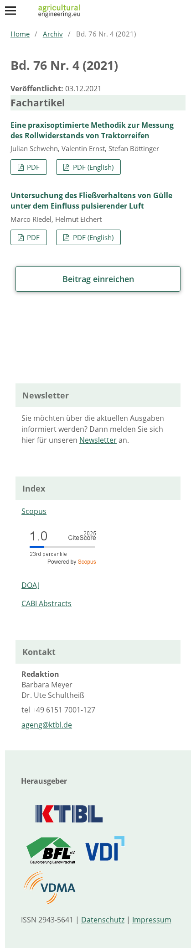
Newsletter (98, 440)
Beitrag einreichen (98, 278)
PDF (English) (92, 167)
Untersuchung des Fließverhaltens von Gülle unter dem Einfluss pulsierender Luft (91, 200)
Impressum (151, 920)
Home (20, 33)
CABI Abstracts (46, 603)
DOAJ (30, 585)
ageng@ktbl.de (46, 725)
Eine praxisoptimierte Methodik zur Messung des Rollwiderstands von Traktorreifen (92, 130)
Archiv (53, 33)
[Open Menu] (10, 10)
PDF (32, 167)
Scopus (33, 511)
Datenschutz (102, 920)
